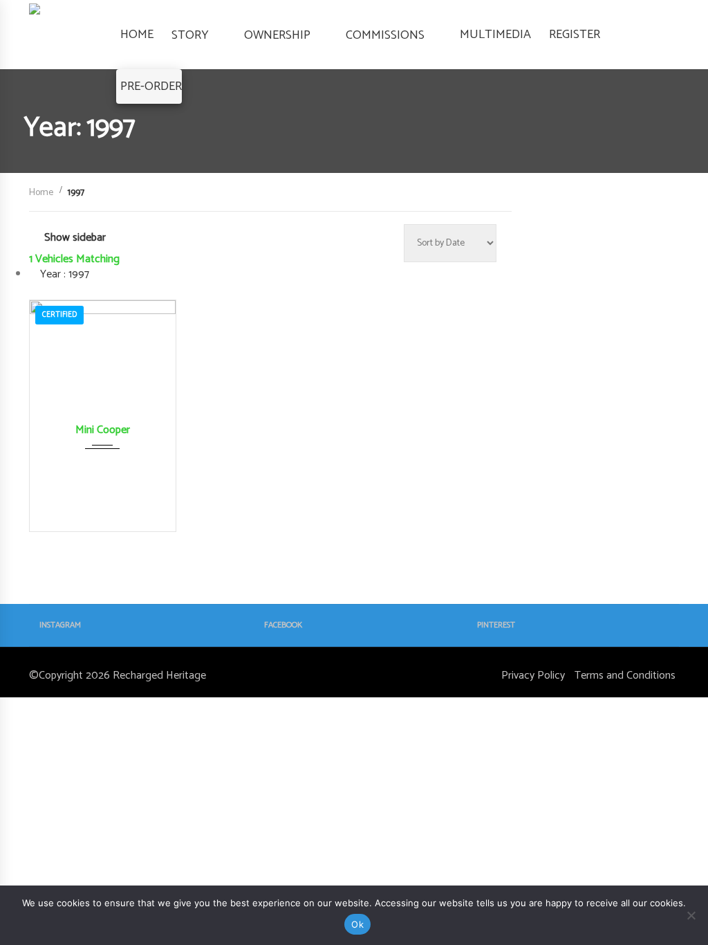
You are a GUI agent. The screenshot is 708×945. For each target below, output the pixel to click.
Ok (357, 924)
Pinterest (496, 625)
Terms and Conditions (625, 675)
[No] (691, 915)
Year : (63, 274)
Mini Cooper (102, 430)
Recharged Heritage (159, 675)
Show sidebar (75, 238)
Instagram (60, 625)
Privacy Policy (533, 675)
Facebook (283, 625)
